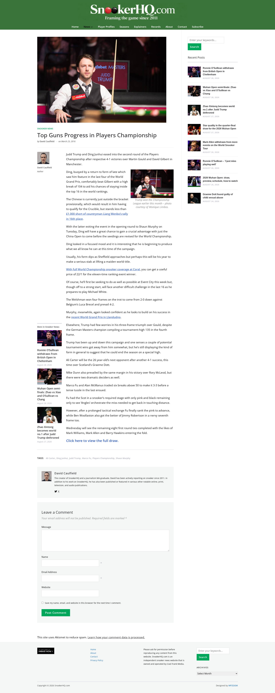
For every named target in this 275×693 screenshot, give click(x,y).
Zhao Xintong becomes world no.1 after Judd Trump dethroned (48, 432)
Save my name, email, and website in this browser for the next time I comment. (83, 603)
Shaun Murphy (123, 458)
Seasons (124, 26)
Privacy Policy (96, 660)
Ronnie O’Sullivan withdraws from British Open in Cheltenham (48, 355)
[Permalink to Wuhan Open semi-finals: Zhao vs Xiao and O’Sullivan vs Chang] (49, 377)
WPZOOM (233, 685)
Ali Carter (50, 458)
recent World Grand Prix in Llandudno (96, 317)
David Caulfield (47, 141)
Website (46, 587)
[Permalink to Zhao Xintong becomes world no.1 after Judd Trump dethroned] (49, 415)
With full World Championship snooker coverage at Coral (103, 269)
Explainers (140, 26)
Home (75, 26)
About (169, 26)
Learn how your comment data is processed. (116, 637)
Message (46, 527)
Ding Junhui (62, 458)
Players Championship (103, 458)
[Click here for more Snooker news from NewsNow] (45, 651)
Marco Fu (86, 458)
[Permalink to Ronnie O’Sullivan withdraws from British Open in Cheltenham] (49, 338)
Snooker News (45, 128)
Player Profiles (106, 26)
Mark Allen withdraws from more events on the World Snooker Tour (220, 145)
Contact (182, 26)
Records (156, 26)
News (87, 26)
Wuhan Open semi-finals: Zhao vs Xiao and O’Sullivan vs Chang (49, 394)
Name (45, 556)
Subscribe (197, 26)
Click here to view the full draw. (92, 440)
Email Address (49, 572)
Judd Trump (75, 458)
